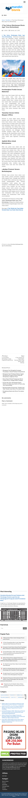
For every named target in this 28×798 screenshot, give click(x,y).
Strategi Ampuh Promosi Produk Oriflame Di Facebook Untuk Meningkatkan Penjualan (13, 674)
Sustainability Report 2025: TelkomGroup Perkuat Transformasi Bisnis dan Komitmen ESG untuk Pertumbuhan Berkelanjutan (13, 653)
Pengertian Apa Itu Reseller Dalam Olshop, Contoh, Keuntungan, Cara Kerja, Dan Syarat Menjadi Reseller (12, 685)
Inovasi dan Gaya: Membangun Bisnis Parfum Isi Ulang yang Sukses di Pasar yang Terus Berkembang (14, 384)
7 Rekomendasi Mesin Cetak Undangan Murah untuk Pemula (13, 638)
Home (3, 20)
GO (25, 628)
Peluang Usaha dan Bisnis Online (17, 793)
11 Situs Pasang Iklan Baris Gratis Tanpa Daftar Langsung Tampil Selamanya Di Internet (13, 643)
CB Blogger (17, 795)
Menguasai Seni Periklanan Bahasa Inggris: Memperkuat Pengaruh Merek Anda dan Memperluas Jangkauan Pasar (13, 375)
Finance (4, 782)
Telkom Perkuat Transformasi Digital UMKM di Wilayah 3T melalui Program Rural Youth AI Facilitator (13, 708)
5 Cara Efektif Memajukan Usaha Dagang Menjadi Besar (7, 359)
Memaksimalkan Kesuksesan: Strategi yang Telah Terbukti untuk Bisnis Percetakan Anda (13, 388)
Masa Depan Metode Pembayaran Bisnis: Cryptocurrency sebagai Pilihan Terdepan (13, 379)
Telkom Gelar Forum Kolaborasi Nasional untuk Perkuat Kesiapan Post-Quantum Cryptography (13, 704)
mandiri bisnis (16, 769)
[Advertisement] (14, 227)
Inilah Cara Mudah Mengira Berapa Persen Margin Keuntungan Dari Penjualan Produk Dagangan (14, 669)
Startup (4, 787)
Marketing (4, 784)
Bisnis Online (5, 781)
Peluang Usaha (5, 786)
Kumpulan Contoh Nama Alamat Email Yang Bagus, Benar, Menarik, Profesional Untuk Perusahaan (15, 647)
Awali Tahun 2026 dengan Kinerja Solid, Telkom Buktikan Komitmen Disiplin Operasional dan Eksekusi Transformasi (13, 721)
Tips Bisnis (8, 20)
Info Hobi (4, 775)
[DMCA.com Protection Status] (13, 756)
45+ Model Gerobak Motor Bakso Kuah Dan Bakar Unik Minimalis (14, 664)
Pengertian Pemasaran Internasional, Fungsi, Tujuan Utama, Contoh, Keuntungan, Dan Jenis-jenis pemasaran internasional (13, 679)
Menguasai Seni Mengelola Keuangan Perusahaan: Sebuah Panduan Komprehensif (14, 371)
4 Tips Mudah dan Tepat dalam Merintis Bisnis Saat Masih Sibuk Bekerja (19, 360)
